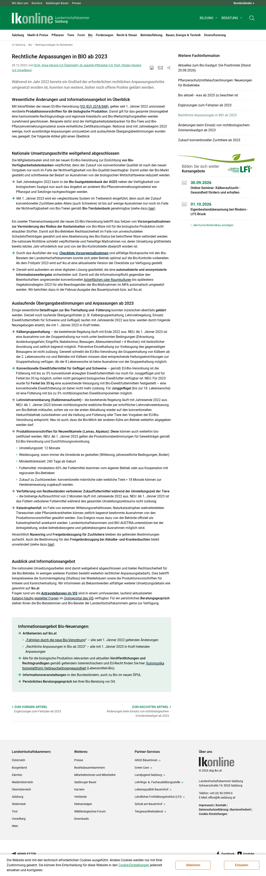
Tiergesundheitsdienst (149, 811)
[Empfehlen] (160, 67)
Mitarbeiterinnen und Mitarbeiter (95, 775)
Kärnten (17, 775)
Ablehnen (193, 865)
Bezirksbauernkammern (89, 767)
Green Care (142, 767)
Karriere (37, 3)
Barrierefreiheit (240, 809)
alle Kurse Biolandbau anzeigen (213, 225)
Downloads (81, 818)
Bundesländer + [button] (244, 3)
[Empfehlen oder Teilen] (168, 67)
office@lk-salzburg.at (221, 797)
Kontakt (221, 805)
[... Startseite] (51, 18)
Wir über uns (20, 3)
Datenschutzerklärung (214, 809)
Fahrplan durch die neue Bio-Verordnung (56, 640)
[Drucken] (151, 67)
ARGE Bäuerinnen (146, 760)
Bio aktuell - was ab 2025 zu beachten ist (208, 95)
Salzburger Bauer (57, 3)
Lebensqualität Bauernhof (151, 789)
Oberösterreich (21, 789)
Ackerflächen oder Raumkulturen (107, 280)
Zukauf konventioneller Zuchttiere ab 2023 (209, 140)
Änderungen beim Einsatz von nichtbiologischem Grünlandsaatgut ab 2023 (214, 127)
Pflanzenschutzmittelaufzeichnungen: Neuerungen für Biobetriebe (215, 82)
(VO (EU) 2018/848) (94, 106)
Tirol (14, 811)
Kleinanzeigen (83, 804)
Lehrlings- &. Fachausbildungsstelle (157, 782)
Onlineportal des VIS (79, 598)
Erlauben (241, 865)
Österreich (18, 760)
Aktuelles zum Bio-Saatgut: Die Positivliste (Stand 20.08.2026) (214, 67)
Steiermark (19, 804)
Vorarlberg (19, 818)
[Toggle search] (251, 18)
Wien (15, 826)
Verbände (80, 796)
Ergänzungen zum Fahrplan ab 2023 (205, 105)
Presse (76, 3)
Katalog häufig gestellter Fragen (35, 598)
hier (151, 208)
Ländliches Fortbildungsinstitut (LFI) (158, 796)
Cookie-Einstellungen (213, 814)
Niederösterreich (22, 782)
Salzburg (17, 796)
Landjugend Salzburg (148, 775)
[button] (209, 18)
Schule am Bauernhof (148, 804)
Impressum (206, 805)
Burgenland (19, 767)
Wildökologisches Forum (90, 811)
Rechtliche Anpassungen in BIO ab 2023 (207, 115)
